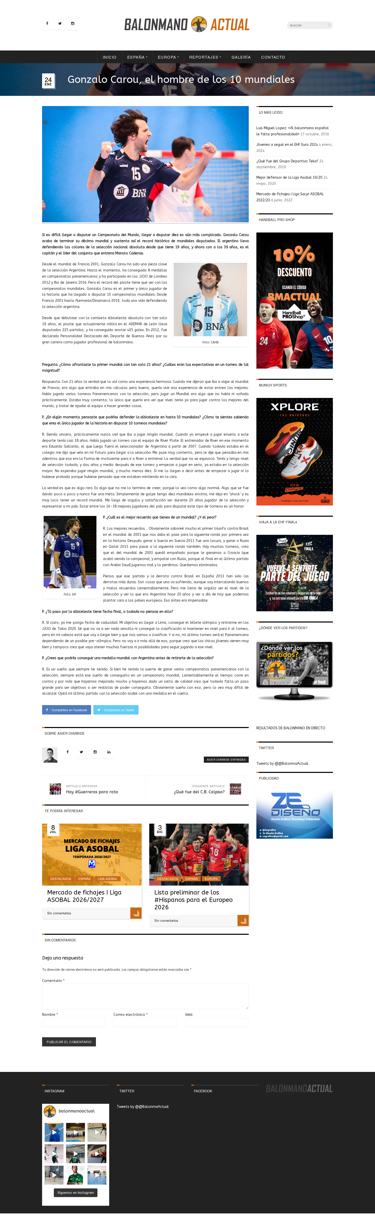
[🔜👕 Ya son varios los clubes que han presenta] (75, 1175)
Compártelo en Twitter (118, 710)
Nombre (50, 1015)
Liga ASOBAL (108, 878)
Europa (167, 57)
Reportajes (204, 57)
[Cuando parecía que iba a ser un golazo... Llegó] (97, 1132)
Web (189, 1015)
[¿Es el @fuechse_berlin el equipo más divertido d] (75, 1153)
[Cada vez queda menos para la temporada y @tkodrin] (97, 1153)
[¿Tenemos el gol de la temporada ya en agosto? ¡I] (54, 1132)
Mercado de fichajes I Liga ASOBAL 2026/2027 (84, 896)
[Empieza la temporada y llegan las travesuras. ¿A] (54, 1153)
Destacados (60, 878)
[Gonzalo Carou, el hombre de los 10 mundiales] (145, 221)
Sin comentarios (59, 913)
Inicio (110, 57)
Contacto (273, 57)
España (136, 57)
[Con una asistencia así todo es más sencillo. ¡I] (75, 1132)
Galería (241, 57)
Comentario (53, 981)
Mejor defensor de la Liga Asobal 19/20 (289, 177)
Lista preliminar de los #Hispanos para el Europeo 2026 (193, 900)
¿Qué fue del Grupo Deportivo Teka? (287, 161)
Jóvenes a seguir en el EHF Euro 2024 (287, 144)
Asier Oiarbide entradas (226, 759)
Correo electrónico (131, 1015)
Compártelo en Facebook (69, 710)
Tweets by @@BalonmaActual (282, 763)
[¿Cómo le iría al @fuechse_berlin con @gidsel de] (54, 1175)
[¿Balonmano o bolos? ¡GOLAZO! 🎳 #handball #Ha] (97, 1175)
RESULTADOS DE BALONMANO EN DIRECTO (290, 728)
